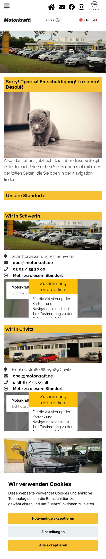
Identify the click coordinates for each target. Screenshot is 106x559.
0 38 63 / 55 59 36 (30, 382)
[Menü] (7, 6)
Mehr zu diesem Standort (38, 275)
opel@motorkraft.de (33, 262)
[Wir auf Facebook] (72, 6)
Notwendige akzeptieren (53, 518)
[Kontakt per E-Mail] (62, 6)
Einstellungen (53, 532)
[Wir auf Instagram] (81, 6)
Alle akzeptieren (53, 545)
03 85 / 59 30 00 (29, 269)
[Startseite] (51, 6)
